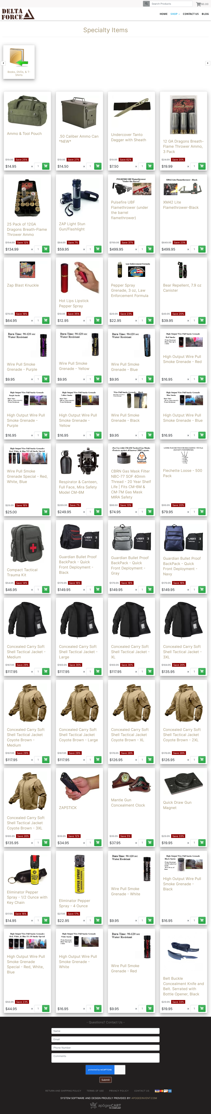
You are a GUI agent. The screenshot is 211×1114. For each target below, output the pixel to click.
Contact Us (191, 14)
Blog (205, 14)
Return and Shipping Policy (63, 1090)
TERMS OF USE (95, 1090)
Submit (105, 1079)
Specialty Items (105, 30)
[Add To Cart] (45, 166)
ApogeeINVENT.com (144, 1098)
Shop (174, 14)
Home (164, 14)
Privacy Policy (119, 1090)
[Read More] (27, 111)
